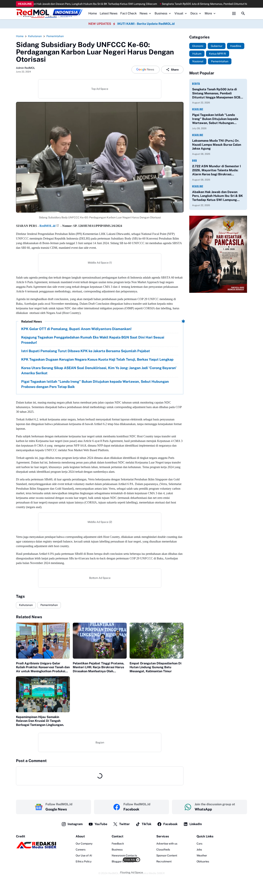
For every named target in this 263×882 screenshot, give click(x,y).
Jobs (199, 849)
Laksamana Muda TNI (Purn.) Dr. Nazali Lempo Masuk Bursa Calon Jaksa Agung (216, 145)
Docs (194, 13)
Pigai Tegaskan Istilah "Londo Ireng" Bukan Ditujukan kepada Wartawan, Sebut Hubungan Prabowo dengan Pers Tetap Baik (95, 384)
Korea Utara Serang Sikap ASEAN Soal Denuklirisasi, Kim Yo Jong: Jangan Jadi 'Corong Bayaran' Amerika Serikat (99, 370)
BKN (194, 160)
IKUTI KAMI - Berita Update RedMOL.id (146, 24)
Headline (197, 109)
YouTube (101, 824)
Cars (199, 843)
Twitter (124, 824)
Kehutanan (26, 605)
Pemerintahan (49, 605)
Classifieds (163, 849)
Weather (202, 855)
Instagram (75, 824)
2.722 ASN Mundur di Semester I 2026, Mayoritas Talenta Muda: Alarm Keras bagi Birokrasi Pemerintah (216, 170)
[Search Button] (243, 13)
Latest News (108, 13)
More (208, 13)
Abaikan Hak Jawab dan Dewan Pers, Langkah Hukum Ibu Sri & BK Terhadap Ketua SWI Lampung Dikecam (217, 196)
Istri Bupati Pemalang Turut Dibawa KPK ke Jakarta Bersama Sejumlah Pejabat (85, 351)
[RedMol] (36, 847)
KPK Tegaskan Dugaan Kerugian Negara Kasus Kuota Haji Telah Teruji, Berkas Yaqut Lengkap (97, 359)
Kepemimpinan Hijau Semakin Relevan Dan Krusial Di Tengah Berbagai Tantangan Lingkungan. (40, 721)
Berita (196, 83)
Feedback (118, 843)
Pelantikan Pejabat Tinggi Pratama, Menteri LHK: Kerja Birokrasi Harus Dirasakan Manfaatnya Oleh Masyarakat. (98, 667)
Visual (178, 13)
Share (175, 69)
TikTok (146, 824)
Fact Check (128, 13)
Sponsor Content (166, 855)
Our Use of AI (84, 855)
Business (161, 13)
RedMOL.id (47, 225)
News (143, 13)
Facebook (170, 824)
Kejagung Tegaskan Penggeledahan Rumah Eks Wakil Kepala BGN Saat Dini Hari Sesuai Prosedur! (92, 339)
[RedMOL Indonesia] (49, 13)
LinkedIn (195, 824)
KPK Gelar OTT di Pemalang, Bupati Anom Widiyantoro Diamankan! (76, 329)
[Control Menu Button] (234, 13)
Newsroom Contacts (124, 855)
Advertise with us (166, 843)
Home (92, 13)
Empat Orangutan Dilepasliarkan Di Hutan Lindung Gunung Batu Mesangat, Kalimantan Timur (155, 667)
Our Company (84, 843)
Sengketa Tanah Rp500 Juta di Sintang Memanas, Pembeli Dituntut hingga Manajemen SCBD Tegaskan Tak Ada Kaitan (217, 93)
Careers (80, 849)
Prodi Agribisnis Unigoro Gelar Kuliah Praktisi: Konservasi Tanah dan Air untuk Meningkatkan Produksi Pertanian (43, 667)
